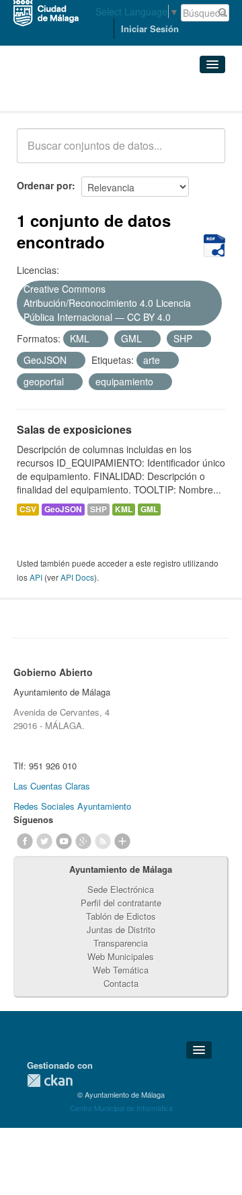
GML (149, 509)
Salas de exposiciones (74, 429)
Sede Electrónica (120, 889)
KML (123, 509)
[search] (205, 153)
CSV (27, 509)
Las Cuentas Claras (51, 785)
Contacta (121, 983)
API (36, 577)
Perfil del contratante (121, 902)
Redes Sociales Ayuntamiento (72, 806)
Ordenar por (44, 185)
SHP (98, 509)
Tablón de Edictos (121, 916)
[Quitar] (178, 317)
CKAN (50, 1080)
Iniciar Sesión (150, 28)
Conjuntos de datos (75, 94)
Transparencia (120, 943)
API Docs (77, 577)
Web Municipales (120, 956)
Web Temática (121, 969)
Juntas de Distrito (121, 929)
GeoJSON (63, 509)
